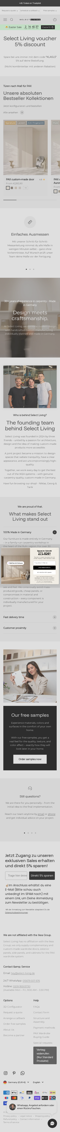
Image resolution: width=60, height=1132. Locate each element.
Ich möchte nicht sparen (44, 572)
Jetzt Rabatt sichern (44, 567)
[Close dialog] (57, 549)
